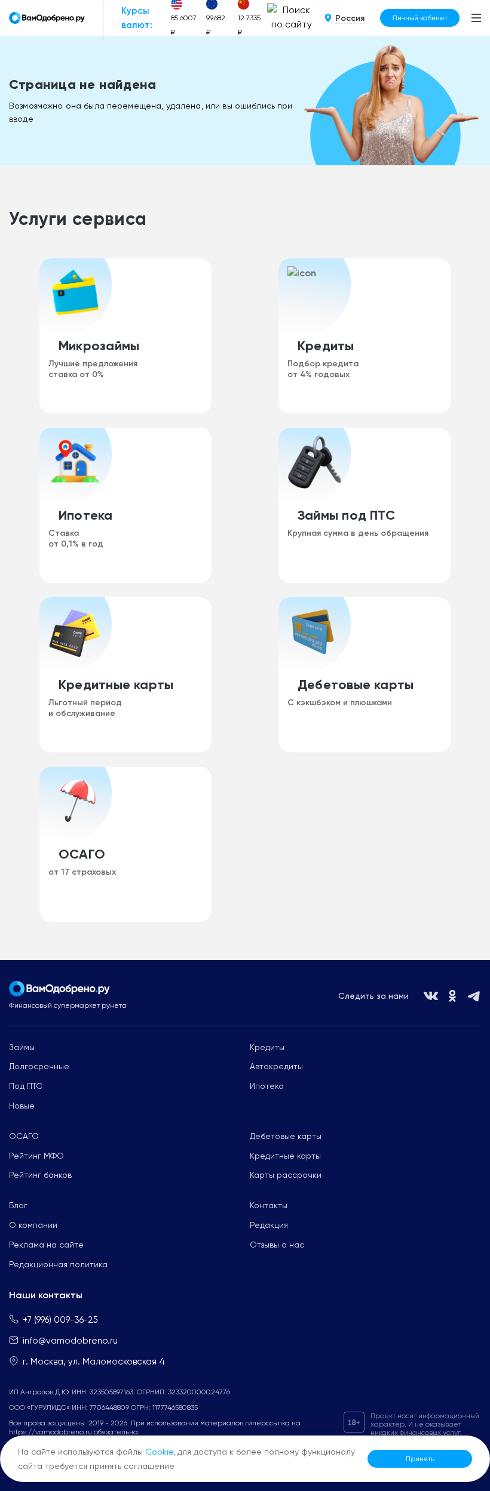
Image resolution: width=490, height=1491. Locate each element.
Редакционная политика (58, 1264)
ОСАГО (24, 1136)
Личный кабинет (420, 18)
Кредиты (267, 1047)
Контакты (268, 1205)
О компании (33, 1225)
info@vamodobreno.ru (70, 1340)
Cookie (159, 1451)
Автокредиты (276, 1066)
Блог (18, 1205)
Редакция (269, 1225)
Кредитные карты (285, 1155)
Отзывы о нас (277, 1244)
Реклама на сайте (46, 1244)
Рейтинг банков (40, 1175)
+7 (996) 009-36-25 (60, 1319)
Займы (22, 1047)
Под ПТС (25, 1086)
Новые (22, 1105)
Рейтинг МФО (36, 1155)
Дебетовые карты (285, 1136)
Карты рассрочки (285, 1175)
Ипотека (267, 1086)
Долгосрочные (39, 1066)
